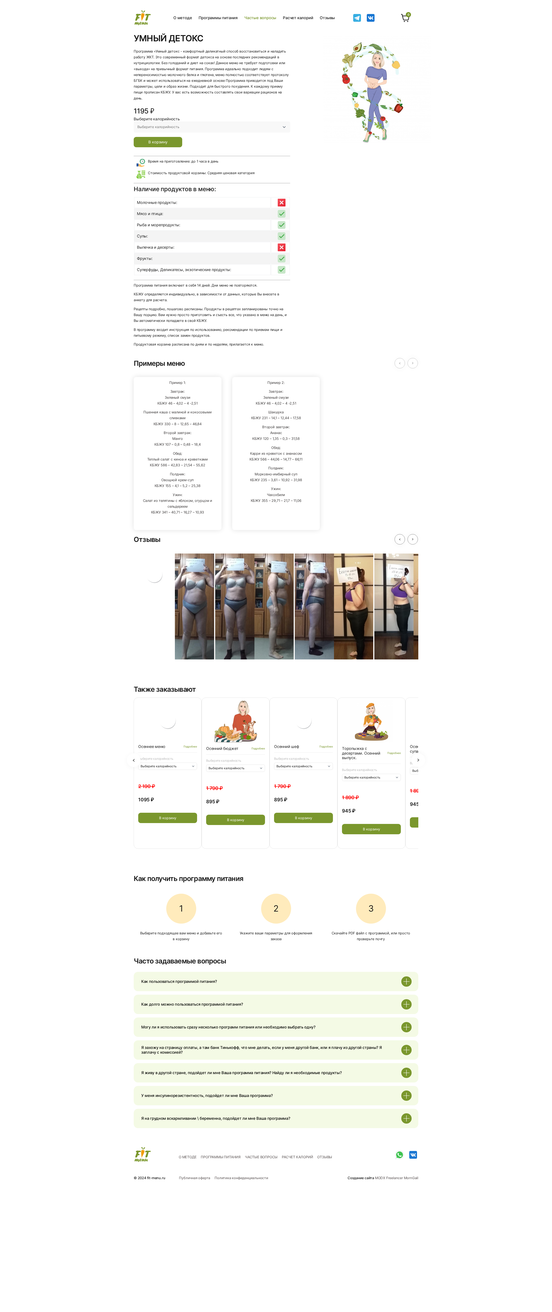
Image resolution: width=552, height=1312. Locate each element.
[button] (400, 363)
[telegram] (357, 15)
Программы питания (218, 18)
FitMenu (143, 17)
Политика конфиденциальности (241, 1178)
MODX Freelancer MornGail (396, 1178)
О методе (182, 18)
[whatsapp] (399, 1151)
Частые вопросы (260, 18)
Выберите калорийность (155, 758)
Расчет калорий (298, 18)
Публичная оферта (194, 1178)
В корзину (158, 142)
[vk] (370, 15)
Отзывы (327, 18)
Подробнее (190, 746)
